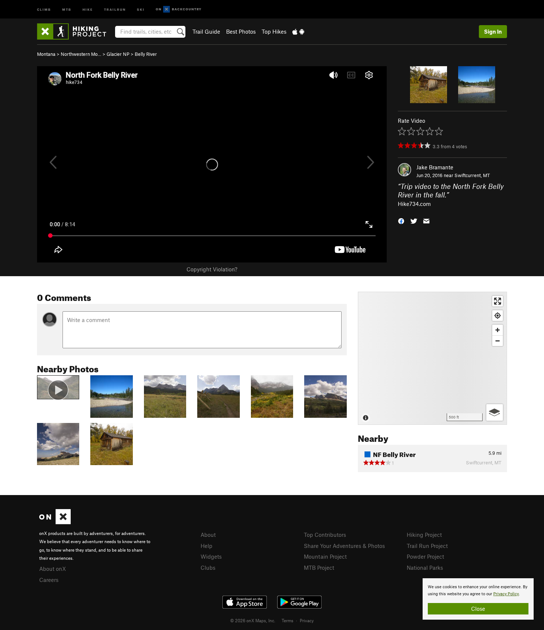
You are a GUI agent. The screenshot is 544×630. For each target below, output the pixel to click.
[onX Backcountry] (178, 9)
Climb (44, 9)
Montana (46, 54)
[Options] (494, 412)
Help (206, 545)
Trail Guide (206, 31)
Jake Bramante (434, 167)
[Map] (432, 358)
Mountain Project (325, 556)
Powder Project (425, 556)
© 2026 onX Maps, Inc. (252, 620)
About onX (52, 568)
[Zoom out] (497, 340)
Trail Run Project (427, 545)
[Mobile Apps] (298, 31)
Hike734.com (414, 203)
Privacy (307, 620)
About (208, 534)
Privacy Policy (506, 594)
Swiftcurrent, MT (472, 175)
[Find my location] (497, 315)
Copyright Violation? (212, 269)
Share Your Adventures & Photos (344, 545)
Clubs (208, 567)
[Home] (75, 31)
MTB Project (319, 567)
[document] (478, 598)
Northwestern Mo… (81, 54)
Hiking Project (424, 534)
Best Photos (241, 31)
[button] (401, 220)
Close (478, 608)
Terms (287, 620)
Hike (88, 9)
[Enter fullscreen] (497, 301)
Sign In (493, 31)
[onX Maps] (55, 522)
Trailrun (115, 9)
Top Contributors (325, 534)
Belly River (146, 54)
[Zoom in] (497, 330)
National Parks (425, 567)
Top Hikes (274, 31)
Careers (48, 579)
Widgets (211, 556)
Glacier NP (118, 54)
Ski (141, 9)
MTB (66, 9)
